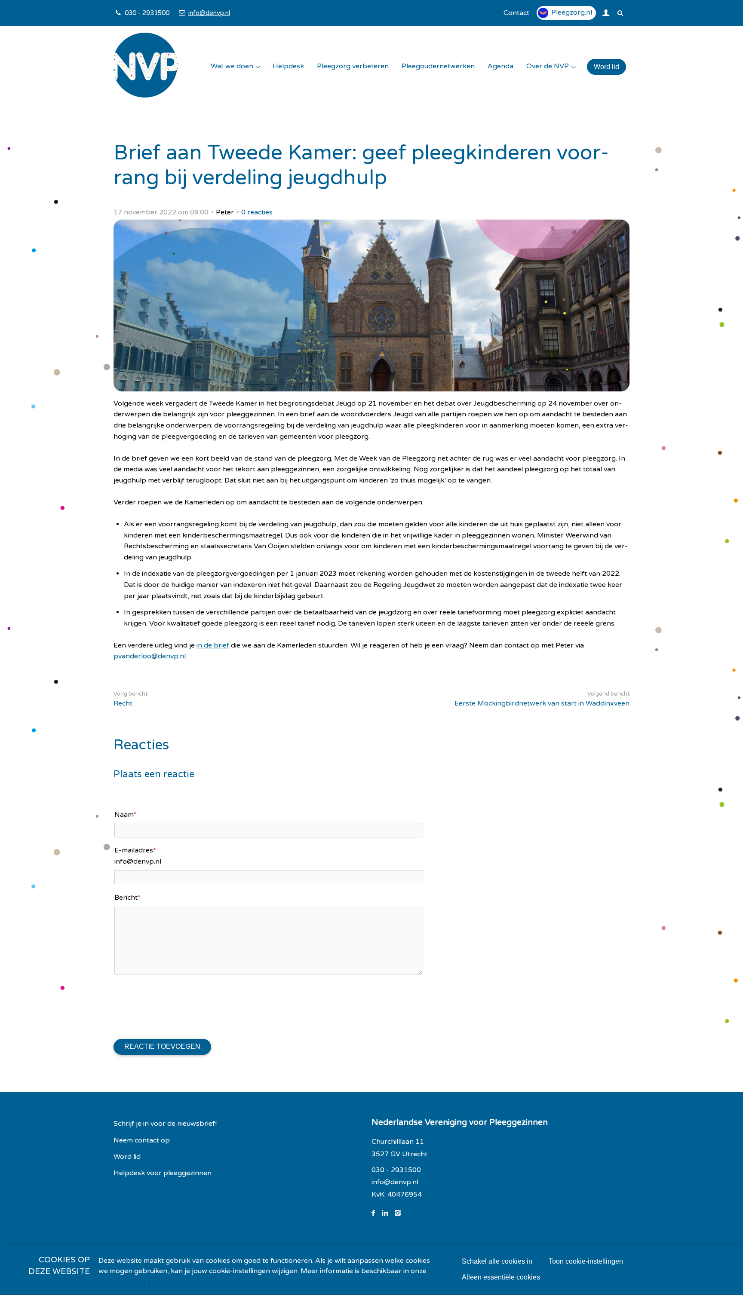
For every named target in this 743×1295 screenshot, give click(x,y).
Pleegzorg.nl (571, 12)
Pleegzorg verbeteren (353, 66)
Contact (516, 13)
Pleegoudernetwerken (438, 66)
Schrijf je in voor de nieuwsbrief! (165, 1123)
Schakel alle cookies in (497, 1261)
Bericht (127, 897)
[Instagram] (401, 1213)
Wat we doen (232, 66)
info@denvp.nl (209, 13)
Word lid (606, 66)
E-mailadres (135, 850)
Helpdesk (288, 66)
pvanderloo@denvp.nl (150, 656)
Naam (125, 814)
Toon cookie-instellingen (586, 1261)
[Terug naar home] (146, 67)
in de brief (212, 645)
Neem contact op (142, 1140)
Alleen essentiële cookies (501, 1277)
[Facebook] (377, 1213)
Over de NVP (547, 66)
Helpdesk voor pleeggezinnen (163, 1173)
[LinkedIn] (388, 1213)
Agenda (500, 66)
